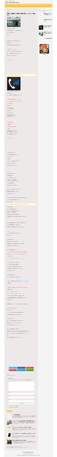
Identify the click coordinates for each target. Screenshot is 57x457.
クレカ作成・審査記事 (23, 4)
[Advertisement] (14, 66)
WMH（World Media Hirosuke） (12, 2)
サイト (9, 399)
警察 (14, 375)
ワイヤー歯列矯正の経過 (16, 414)
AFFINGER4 (38, 455)
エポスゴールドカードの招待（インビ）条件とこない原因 (21, 427)
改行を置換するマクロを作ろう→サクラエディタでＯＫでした (19, 447)
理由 (13, 375)
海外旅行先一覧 (44, 4)
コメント (9, 381)
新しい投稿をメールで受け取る (13, 407)
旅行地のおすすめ (37, 4)
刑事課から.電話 (10, 375)
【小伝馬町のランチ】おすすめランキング (16, 446)
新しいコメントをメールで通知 (13, 405)
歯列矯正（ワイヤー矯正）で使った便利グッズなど (48, 33)
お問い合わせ (30, 4)
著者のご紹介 (15, 4)
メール (9, 395)
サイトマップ (8, 6)
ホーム (8, 4)
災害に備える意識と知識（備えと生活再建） (19, 440)
